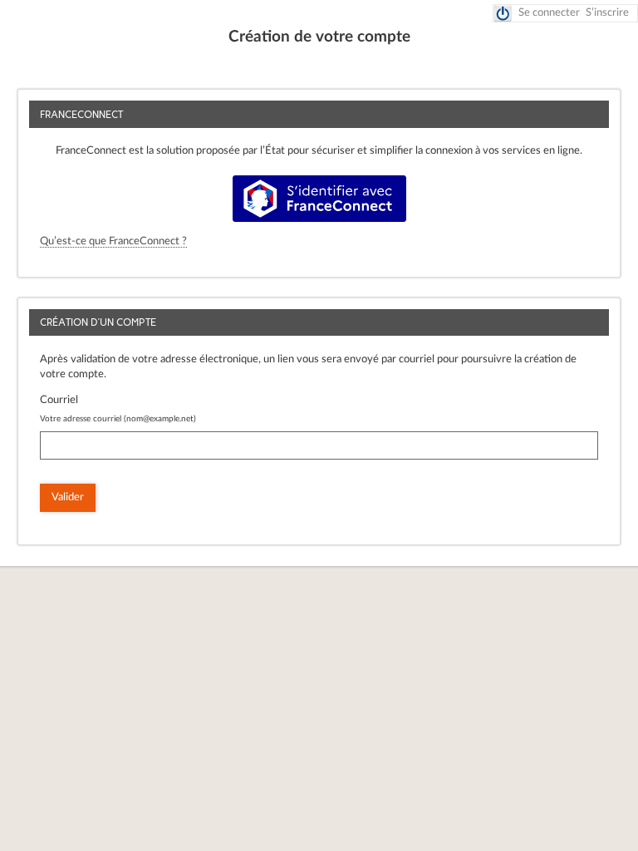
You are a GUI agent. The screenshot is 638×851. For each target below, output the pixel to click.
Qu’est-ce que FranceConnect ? (113, 241)
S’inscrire (607, 12)
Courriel (59, 400)
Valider (68, 497)
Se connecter (549, 12)
